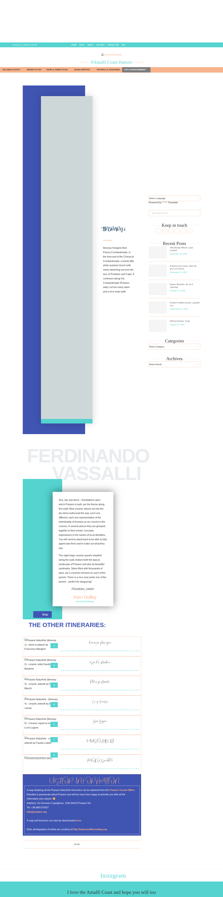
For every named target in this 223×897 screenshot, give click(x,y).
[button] (44, 257)
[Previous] (6, 44)
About (90, 45)
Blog (81, 45)
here (78, 820)
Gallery (100, 45)
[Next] (10, 44)
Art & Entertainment (135, 70)
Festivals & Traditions (108, 70)
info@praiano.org (37, 812)
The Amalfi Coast (11, 70)
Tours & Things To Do (57, 70)
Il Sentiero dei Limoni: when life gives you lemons (183, 267)
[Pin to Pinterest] (87, 844)
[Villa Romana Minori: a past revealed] (158, 252)
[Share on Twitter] (84, 844)
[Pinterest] (215, 44)
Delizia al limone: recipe (25, 45)
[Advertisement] (91, 21)
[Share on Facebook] (81, 844)
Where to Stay (34, 70)
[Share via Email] (90, 844)
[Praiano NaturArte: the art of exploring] (158, 289)
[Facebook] (208, 44)
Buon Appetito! (82, 70)
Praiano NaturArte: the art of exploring (181, 285)
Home (73, 45)
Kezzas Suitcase (85, 601)
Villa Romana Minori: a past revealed (181, 248)
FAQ (123, 45)
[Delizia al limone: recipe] (158, 326)
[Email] (219, 44)
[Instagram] (212, 44)
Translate (173, 202)
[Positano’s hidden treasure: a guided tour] (158, 307)
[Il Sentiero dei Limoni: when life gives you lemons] (158, 271)
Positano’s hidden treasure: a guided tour (184, 303)
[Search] (221, 69)
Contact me (113, 45)
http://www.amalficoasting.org (90, 829)
